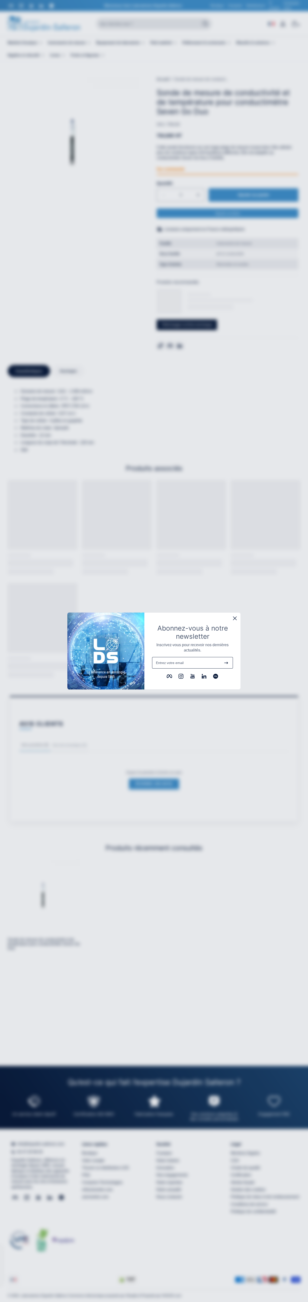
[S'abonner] (226, 663)
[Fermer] (235, 618)
